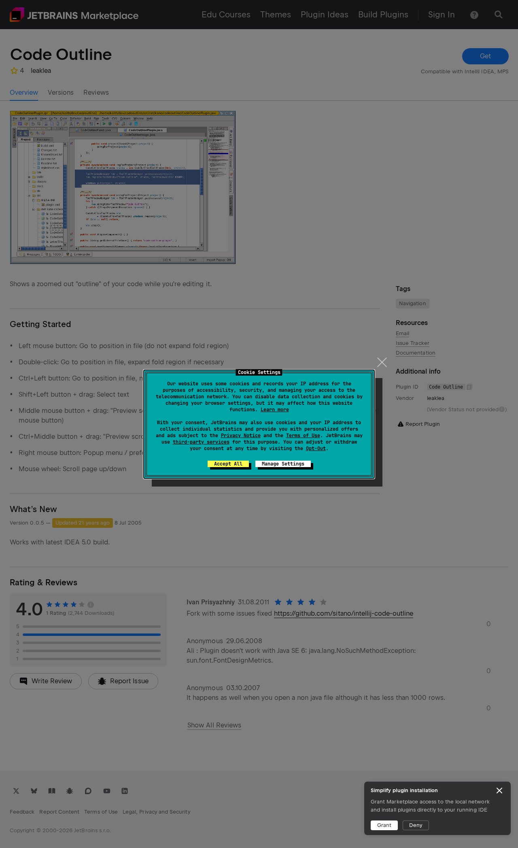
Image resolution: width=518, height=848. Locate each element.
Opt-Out (316, 448)
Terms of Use (303, 435)
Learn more (275, 409)
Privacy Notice (241, 435)
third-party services (201, 442)
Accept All (228, 464)
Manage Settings (283, 464)
